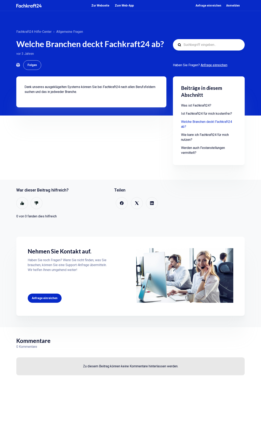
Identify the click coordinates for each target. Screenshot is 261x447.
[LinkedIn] (152, 203)
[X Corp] (137, 203)
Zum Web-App (124, 5)
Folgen (32, 65)
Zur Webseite (100, 5)
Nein (36, 203)
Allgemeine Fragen (69, 32)
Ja (22, 203)
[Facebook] (121, 203)
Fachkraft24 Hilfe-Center (34, 32)
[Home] (29, 6)
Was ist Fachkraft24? (196, 105)
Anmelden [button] (233, 5)
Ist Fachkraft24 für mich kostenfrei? (206, 114)
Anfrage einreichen (208, 5)
